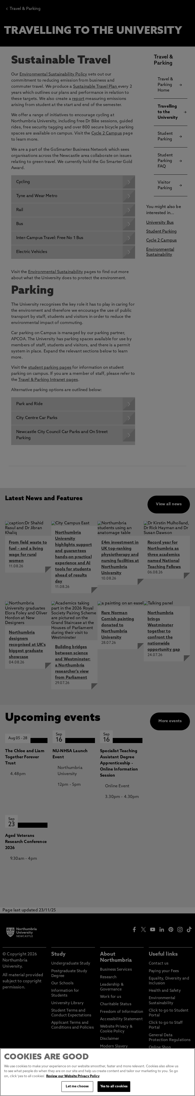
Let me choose (77, 1086)
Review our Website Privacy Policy (73, 1076)
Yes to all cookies (113, 1086)
